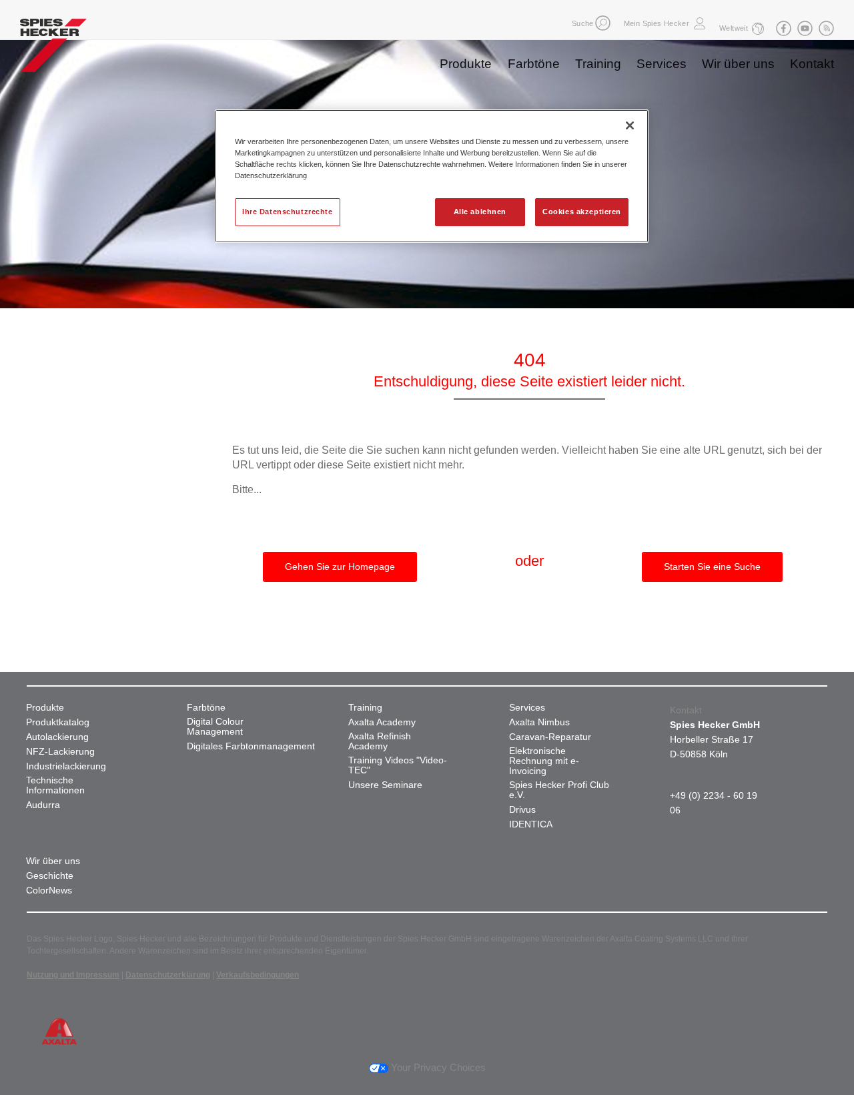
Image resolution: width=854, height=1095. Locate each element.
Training (598, 64)
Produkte (466, 64)
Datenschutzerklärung (167, 975)
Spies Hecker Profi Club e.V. (559, 790)
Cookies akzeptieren (581, 212)
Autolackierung (57, 737)
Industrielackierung (66, 766)
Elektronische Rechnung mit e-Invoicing (544, 761)
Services (661, 64)
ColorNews (49, 890)
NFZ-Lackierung (60, 752)
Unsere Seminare (385, 785)
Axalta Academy (382, 722)
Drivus (522, 810)
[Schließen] (630, 125)
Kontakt (812, 64)
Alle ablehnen (480, 212)
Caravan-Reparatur (550, 737)
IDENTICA (530, 824)
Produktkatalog (57, 722)
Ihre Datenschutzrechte (287, 212)
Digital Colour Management (215, 727)
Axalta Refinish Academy (379, 741)
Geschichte (49, 876)
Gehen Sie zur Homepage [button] (340, 566)
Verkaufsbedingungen (257, 975)
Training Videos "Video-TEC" (397, 765)
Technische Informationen (55, 785)
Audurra (43, 805)
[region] (432, 176)
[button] (602, 23)
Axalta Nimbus (539, 722)
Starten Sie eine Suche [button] (712, 566)
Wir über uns (738, 64)
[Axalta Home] (53, 48)
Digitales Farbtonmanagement (251, 746)
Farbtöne (534, 64)
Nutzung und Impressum (73, 975)
